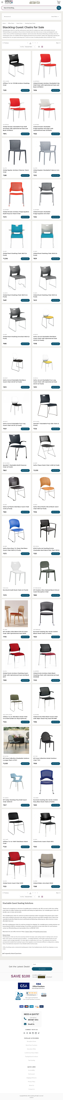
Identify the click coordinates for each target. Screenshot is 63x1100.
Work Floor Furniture (31, 1045)
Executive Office (31, 1049)
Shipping (28, 1078)
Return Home (6, 935)
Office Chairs (11, 23)
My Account (31, 1074)
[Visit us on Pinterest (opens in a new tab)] (27, 1033)
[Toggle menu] (2, 2)
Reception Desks (31, 1041)
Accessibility (31, 1070)
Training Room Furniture (31, 1056)
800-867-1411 (34, 3)
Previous (6, 42)
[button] (31, 16)
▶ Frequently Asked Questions (12, 953)
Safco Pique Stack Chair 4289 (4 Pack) (46, 465)
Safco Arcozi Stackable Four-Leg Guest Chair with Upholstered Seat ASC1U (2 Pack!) (45, 382)
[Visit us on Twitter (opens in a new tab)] (39, 1033)
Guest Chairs (19, 23)
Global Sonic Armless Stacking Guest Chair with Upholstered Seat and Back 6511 (16, 675)
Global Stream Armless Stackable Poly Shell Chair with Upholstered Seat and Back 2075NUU (46, 85)
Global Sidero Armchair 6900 (43, 883)
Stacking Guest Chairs (30, 23)
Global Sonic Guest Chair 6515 (13, 883)
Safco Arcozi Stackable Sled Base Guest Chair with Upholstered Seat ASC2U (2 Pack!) (45, 338)
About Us (31, 1085)
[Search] (59, 8)
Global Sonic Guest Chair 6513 (43, 841)
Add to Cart (25, 90)
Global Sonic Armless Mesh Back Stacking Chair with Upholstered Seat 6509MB (46, 675)
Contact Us (31, 1089)
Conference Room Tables (31, 1052)
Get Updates (42, 969)
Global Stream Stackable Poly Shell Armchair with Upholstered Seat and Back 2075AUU (15, 128)
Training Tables (29, 931)
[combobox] (30, 8)
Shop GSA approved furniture (38, 988)
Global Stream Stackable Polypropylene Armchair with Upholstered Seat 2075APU (43, 128)
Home (4, 23)
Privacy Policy (31, 1081)
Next (57, 42)
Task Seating (31, 1060)
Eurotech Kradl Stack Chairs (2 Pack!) (15, 590)
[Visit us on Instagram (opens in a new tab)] (33, 1033)
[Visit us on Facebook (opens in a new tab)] (24, 1033)
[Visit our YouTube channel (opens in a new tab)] (30, 1033)
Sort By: (22, 46)
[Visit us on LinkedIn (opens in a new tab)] (36, 1033)
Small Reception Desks (41, 931)
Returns (34, 1078)
